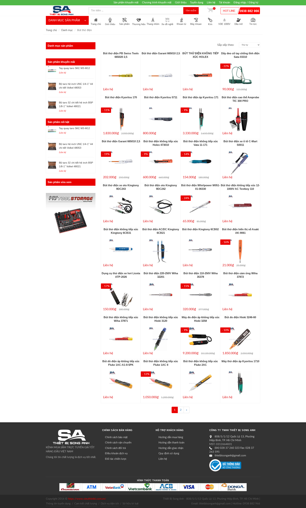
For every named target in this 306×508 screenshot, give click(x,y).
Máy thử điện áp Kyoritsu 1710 (240, 361)
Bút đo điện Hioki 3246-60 (240, 317)
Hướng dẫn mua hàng (170, 437)
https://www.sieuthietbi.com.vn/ (87, 499)
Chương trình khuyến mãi (156, 2)
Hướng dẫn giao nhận (170, 448)
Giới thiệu (180, 2)
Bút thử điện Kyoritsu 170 (121, 97)
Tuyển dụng (196, 2)
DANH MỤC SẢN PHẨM (64, 20)
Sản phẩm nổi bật (58, 121)
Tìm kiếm (191, 11)
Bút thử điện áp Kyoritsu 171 (200, 97)
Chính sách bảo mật (116, 437)
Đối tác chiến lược (115, 459)
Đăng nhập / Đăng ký (246, 2)
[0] (210, 10)
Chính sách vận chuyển (118, 442)
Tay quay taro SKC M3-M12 (74, 68)
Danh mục (67, 30)
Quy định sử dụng (168, 453)
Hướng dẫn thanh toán (171, 442)
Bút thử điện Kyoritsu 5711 (160, 97)
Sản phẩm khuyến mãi (126, 2)
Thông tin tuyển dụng (58, 503)
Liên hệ (211, 2)
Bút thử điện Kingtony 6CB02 (200, 229)
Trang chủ (51, 30)
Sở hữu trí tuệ (130, 503)
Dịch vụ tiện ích (110, 503)
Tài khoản (224, 2)
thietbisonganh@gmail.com (230, 455)
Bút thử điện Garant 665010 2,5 (161, 53)
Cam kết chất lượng (85, 503)
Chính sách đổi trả (115, 448)
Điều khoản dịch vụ (116, 453)
